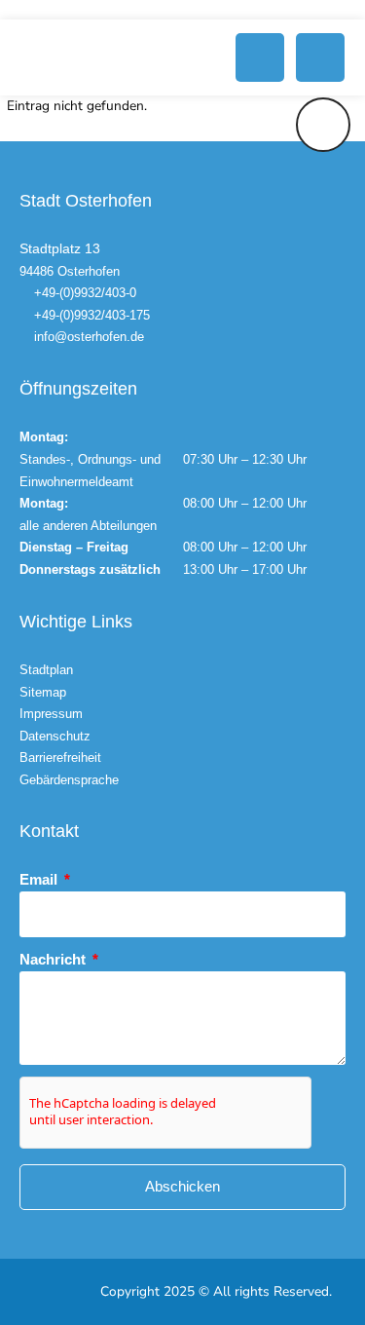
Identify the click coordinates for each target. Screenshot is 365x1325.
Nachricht (54, 959)
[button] (260, 57)
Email (40, 879)
